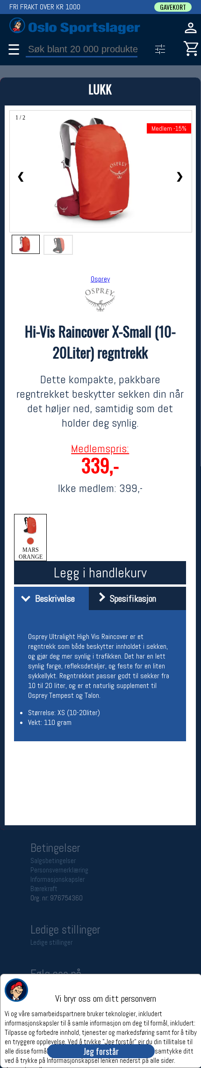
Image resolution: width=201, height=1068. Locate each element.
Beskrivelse (52, 598)
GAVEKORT (173, 7)
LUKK (100, 89)
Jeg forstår (101, 1051)
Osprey (100, 279)
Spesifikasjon (130, 598)
